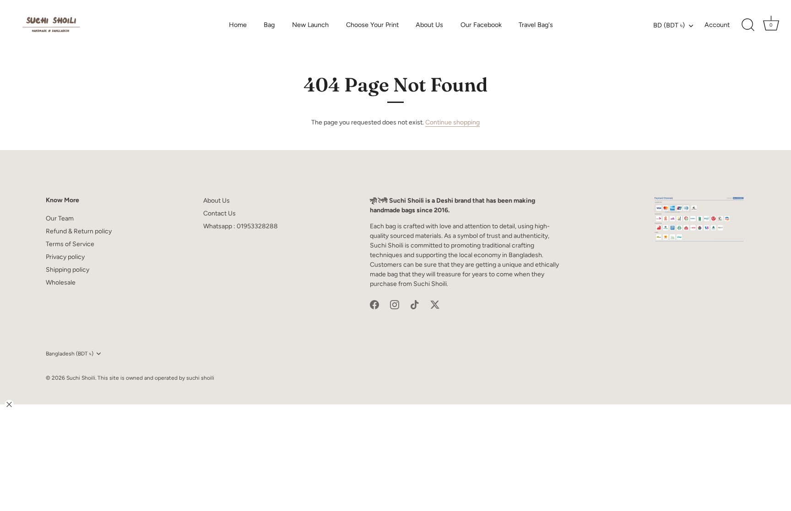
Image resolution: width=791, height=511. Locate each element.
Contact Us (219, 213)
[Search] (748, 25)
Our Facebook (481, 25)
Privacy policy (65, 257)
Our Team (60, 218)
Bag (269, 25)
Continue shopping (452, 122)
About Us (429, 25)
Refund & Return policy (79, 231)
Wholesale (61, 282)
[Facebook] (374, 304)
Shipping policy (67, 270)
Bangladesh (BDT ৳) (69, 353)
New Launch (310, 25)
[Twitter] (434, 304)
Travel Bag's (536, 25)
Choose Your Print (372, 25)
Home (238, 25)
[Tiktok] (414, 304)
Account (717, 25)
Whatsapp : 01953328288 (240, 226)
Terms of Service (70, 244)
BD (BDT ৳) (669, 25)
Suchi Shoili (80, 378)
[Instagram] (394, 304)
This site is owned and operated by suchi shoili (156, 378)
